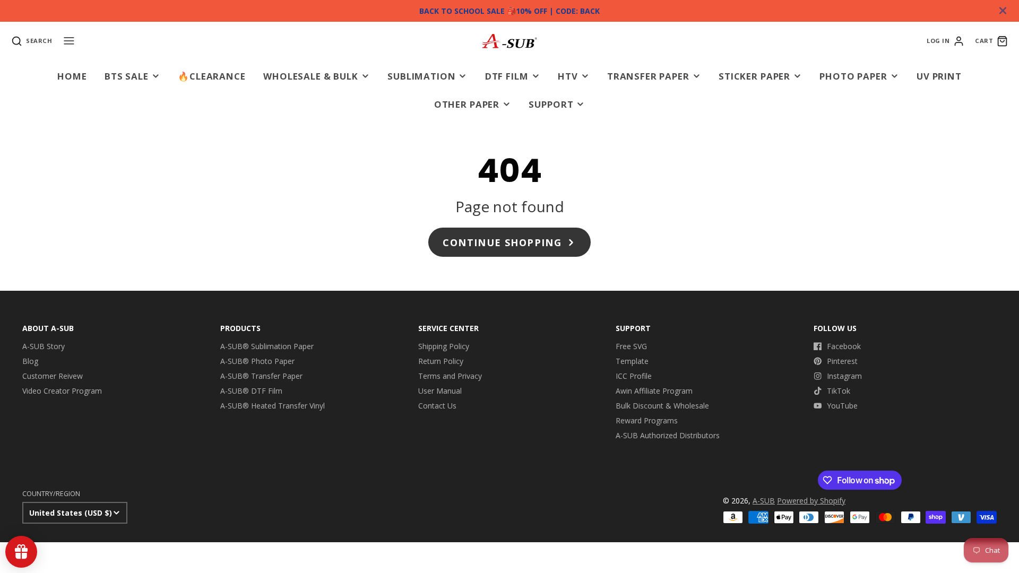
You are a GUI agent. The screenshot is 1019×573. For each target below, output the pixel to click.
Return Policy (440, 361)
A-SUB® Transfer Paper (261, 376)
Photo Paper (853, 76)
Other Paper (466, 104)
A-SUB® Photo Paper (257, 361)
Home (72, 76)
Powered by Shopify (811, 501)
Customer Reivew (52, 376)
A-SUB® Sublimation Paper (267, 346)
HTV (568, 76)
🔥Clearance (211, 76)
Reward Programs (647, 420)
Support (551, 104)
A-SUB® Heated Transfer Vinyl (272, 406)
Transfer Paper (648, 76)
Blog (30, 361)
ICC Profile (634, 376)
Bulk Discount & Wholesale (662, 406)
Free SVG (631, 346)
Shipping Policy (443, 346)
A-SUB (764, 501)
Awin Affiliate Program (654, 391)
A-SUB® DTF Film (251, 391)
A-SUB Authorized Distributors (668, 435)
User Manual (440, 391)
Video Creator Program (62, 391)
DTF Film (507, 76)
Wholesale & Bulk (310, 76)
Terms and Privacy (450, 376)
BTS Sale (127, 76)
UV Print (939, 76)
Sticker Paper (754, 76)
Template (632, 361)
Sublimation (421, 76)
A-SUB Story (43, 346)
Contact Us (437, 406)
